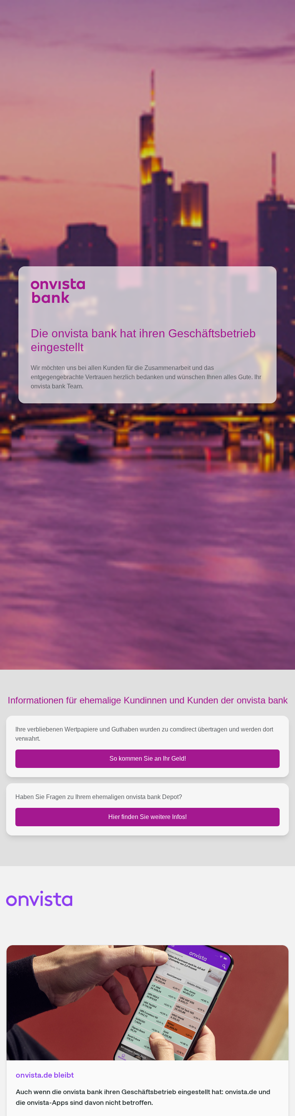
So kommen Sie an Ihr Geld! (147, 758)
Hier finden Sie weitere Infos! (147, 817)
